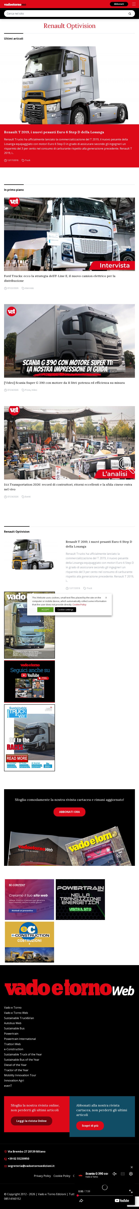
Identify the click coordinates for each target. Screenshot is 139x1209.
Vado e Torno (13, 1007)
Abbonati (119, 4)
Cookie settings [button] (65, 609)
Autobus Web (12, 1023)
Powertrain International (20, 1039)
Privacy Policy (42, 1176)
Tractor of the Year (16, 1070)
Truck (27, 160)
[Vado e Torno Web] (15, 4)
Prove (28, 390)
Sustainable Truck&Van (19, 1018)
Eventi (28, 496)
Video (34, 390)
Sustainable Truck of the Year (23, 1054)
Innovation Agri (14, 1080)
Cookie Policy (62, 1176)
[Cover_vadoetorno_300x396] (69, 625)
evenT (8, 1086)
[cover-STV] (69, 737)
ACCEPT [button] (45, 609)
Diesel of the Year (15, 1065)
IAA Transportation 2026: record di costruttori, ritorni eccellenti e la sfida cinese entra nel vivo (68, 487)
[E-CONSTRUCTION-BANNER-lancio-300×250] (29, 942)
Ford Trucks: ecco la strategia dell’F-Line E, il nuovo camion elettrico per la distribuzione (59, 278)
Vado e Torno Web (16, 1013)
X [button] (106, 597)
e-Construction (13, 1049)
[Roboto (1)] (69, 681)
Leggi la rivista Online (31, 1121)
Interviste (29, 288)
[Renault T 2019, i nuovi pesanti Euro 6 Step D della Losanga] (69, 85)
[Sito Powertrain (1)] (80, 899)
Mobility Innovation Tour (20, 1075)
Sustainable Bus (14, 1028)
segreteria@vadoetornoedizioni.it (31, 1166)
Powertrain (11, 1033)
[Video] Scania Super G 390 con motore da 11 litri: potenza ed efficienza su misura (64, 383)
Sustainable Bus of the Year (21, 1060)
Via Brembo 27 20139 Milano (26, 1151)
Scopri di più (90, 1125)
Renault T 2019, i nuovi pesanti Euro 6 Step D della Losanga (54, 132)
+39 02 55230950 (18, 1158)
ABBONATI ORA (69, 812)
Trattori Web (12, 1044)
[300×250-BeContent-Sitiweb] (29, 899)
